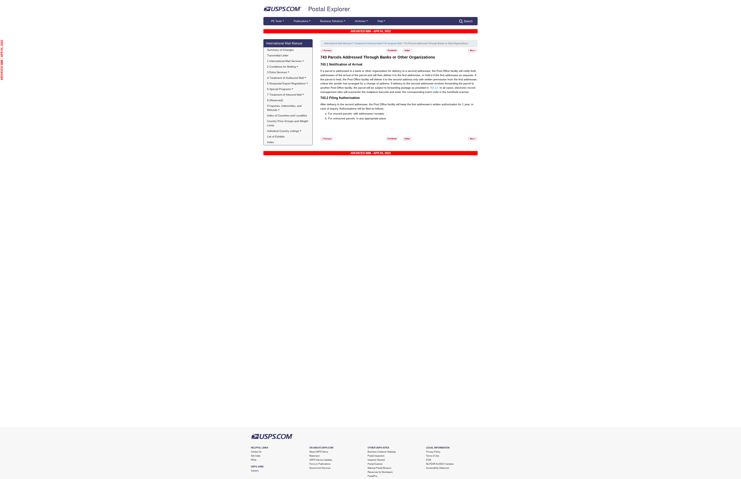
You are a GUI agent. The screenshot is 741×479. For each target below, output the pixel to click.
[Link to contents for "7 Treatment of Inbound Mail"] (392, 50)
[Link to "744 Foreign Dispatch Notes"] (472, 50)
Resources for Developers (380, 471)
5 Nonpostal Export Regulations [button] (286, 83)
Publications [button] (301, 21)
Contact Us (256, 451)
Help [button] (380, 21)
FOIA (428, 459)
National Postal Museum (379, 467)
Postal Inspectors (376, 455)
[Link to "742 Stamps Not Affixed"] (327, 50)
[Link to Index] (407, 50)
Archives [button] (360, 21)
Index (270, 142)
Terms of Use (432, 455)
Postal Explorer (329, 8)
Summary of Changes (280, 49)
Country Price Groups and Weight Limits (288, 123)
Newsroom (314, 455)
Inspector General (376, 459)
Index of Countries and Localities (287, 115)
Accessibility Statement (437, 467)
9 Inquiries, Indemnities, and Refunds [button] (284, 108)
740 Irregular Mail (392, 43)
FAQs (253, 459)
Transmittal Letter (277, 55)
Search (468, 21)
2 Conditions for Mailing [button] (281, 66)
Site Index (256, 455)
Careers (255, 470)
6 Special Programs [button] (279, 89)
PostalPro (372, 475)
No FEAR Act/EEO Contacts (440, 463)
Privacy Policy (433, 451)
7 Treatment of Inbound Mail (367, 43)
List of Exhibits (276, 136)
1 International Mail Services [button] (284, 61)
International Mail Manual (284, 43)
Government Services (320, 467)
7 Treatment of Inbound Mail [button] (284, 94)
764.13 (434, 87)
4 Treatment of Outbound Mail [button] (285, 77)
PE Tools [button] (276, 21)
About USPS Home (318, 451)
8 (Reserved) (275, 100)
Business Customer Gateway (382, 451)
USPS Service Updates (320, 459)
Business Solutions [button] (331, 21)
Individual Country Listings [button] (283, 130)
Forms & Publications (319, 463)
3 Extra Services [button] (277, 72)
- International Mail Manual (337, 43)
